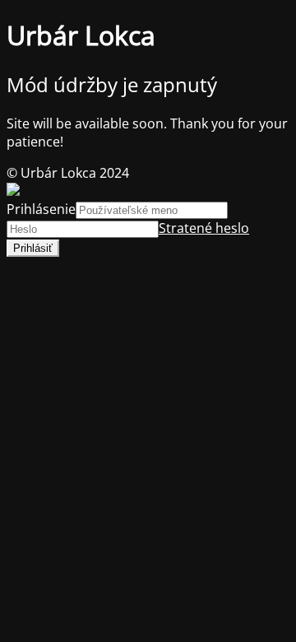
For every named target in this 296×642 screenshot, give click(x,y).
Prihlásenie (41, 209)
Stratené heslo (204, 228)
